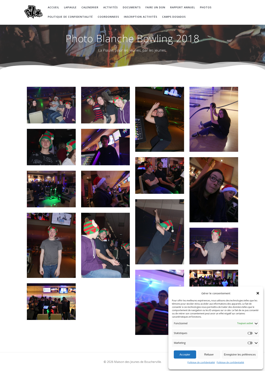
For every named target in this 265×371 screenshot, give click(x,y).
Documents (132, 7)
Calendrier (89, 7)
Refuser (209, 354)
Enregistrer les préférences (240, 354)
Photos (205, 7)
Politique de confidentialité (201, 362)
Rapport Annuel (182, 7)
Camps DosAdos (174, 16)
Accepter (185, 354)
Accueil (53, 7)
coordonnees (108, 16)
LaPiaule (70, 7)
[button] (258, 293)
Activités (110, 7)
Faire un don (155, 7)
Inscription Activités (140, 16)
